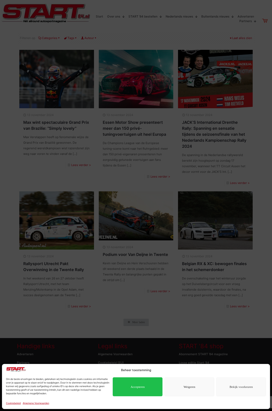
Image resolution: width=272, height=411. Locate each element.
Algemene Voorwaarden (36, 403)
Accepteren (138, 386)
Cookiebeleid (13, 403)
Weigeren (189, 386)
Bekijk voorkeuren (241, 386)
